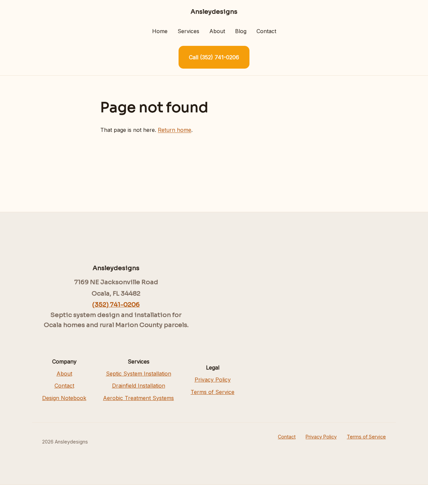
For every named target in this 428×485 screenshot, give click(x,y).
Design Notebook (64, 398)
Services (188, 31)
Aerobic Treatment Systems (138, 398)
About (217, 31)
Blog (240, 31)
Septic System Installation (138, 373)
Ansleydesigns (214, 11)
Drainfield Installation (138, 385)
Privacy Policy (213, 379)
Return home (174, 130)
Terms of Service (212, 392)
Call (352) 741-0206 (214, 57)
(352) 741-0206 (116, 304)
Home (160, 31)
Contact (266, 31)
